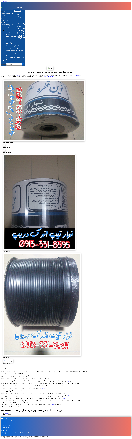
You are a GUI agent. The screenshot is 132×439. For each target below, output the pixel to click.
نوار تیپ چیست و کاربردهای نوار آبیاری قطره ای (29, 37)
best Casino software (18, 437)
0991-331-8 (5, 427)
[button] (23, 64)
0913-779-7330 (6, 425)
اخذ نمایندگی (6, 18)
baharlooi (7, 413)
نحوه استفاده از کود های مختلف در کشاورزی (28, 23)
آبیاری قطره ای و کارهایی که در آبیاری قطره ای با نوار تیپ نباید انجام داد (34, 32)
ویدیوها (17, 5)
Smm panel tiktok (4, 437)
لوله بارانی (20, 17)
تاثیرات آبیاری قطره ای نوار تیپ (25, 30)
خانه (17, 3)
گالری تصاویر (19, 7)
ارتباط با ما (5, 60)
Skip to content (4, 1)
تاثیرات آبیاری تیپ (22, 28)
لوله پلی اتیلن (21, 16)
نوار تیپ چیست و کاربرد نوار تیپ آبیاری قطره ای (29, 35)
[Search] (23, 64)
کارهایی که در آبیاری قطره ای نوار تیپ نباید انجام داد (30, 33)
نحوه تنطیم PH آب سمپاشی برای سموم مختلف (29, 24)
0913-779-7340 (6, 423)
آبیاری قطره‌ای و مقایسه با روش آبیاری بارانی (28, 26)
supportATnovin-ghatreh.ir (12, 433)
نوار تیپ (20, 14)
